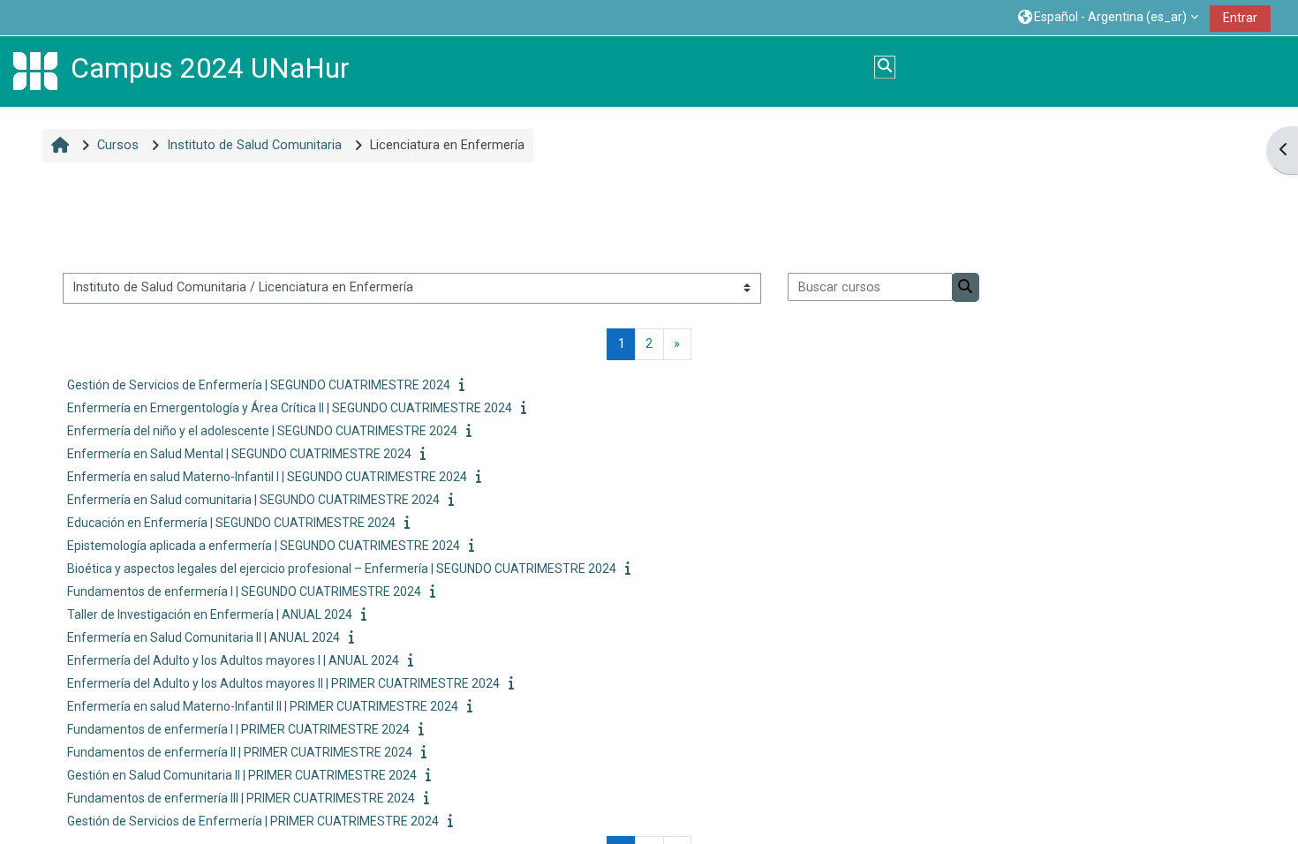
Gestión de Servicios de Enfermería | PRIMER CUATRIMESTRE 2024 (253, 821)
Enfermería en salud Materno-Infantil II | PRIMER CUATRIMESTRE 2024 (262, 706)
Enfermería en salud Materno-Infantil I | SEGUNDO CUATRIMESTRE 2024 (267, 477)
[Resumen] (465, 385)
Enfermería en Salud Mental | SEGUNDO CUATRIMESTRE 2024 (239, 454)
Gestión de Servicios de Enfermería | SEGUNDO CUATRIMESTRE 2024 (258, 385)
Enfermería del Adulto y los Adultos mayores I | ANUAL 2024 (233, 660)
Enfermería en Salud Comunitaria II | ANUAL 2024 (203, 637)
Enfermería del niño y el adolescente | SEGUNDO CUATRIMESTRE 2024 (262, 431)
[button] (1108, 17)
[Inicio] (35, 71)
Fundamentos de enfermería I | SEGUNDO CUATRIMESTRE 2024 (244, 591)
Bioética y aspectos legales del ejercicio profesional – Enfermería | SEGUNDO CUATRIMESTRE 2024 (341, 568)
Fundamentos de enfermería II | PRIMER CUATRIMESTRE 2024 (239, 752)
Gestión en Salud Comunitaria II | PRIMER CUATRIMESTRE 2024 (242, 775)
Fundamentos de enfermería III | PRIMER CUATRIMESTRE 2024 (241, 798)
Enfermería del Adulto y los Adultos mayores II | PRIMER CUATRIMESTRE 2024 (283, 683)
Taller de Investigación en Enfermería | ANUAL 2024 (209, 614)
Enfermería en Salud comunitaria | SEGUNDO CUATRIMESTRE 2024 (253, 500)
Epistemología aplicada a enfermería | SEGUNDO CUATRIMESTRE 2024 (263, 546)
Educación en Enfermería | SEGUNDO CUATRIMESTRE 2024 (231, 523)
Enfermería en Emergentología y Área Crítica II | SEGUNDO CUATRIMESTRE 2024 (289, 408)
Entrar (1240, 18)
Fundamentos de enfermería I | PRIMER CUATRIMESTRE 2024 (238, 729)
